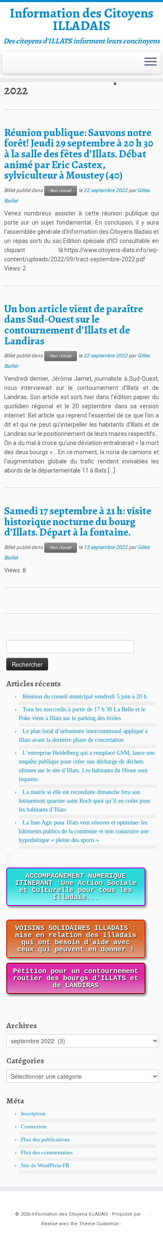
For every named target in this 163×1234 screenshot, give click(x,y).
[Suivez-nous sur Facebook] (24, 67)
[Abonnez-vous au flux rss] (11, 67)
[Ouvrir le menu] (150, 62)
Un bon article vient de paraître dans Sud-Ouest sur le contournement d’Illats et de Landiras (73, 324)
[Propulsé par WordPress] (145, 1213)
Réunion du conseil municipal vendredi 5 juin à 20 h (85, 696)
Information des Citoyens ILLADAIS (81, 19)
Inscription (33, 1113)
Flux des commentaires (47, 1152)
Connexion (33, 1126)
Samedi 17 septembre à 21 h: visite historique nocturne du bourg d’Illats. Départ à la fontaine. (77, 521)
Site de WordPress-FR (45, 1165)
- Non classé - (60, 190)
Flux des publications (45, 1139)
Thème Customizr (99, 1223)
